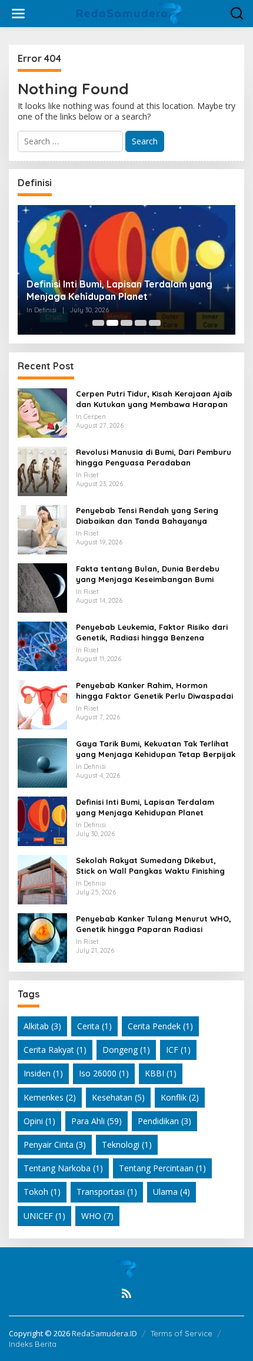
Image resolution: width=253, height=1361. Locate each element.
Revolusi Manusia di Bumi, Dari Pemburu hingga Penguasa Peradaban (153, 457)
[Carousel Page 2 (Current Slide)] (112, 323)
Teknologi (127, 1144)
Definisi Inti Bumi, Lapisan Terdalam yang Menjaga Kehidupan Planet (119, 290)
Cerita (94, 1026)
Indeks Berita (32, 1344)
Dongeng (126, 1049)
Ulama (171, 1191)
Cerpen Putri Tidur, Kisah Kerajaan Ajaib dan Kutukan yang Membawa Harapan (154, 399)
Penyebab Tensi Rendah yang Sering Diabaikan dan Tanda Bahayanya (147, 516)
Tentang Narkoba (63, 1168)
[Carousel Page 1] (98, 323)
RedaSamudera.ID (104, 1333)
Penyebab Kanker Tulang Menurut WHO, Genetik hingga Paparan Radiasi (153, 924)
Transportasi (106, 1191)
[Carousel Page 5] (155, 323)
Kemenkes (50, 1097)
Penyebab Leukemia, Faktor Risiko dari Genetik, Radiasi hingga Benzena (152, 632)
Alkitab (42, 1026)
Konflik (180, 1097)
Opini (39, 1121)
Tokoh (42, 1191)
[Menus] (18, 13)
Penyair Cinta (55, 1144)
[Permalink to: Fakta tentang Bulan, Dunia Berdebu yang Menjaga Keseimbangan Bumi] (42, 587)
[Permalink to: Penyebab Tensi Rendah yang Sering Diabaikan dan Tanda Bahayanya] (42, 528)
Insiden (43, 1073)
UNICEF (44, 1215)
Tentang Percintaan (162, 1168)
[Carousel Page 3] (126, 323)
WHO (97, 1215)
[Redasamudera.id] (129, 12)
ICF (178, 1049)
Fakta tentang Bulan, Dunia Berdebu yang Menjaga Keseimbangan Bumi (147, 574)
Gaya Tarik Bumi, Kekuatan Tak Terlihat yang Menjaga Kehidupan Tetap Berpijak (155, 749)
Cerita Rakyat (55, 1049)
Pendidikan (164, 1121)
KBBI (161, 1073)
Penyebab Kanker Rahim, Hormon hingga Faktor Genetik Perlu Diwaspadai (154, 690)
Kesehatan (118, 1097)
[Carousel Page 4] (141, 323)
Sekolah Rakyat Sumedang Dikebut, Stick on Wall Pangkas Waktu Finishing (150, 865)
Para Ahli (96, 1121)
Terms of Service (181, 1333)
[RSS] (126, 1293)
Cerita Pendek (160, 1026)
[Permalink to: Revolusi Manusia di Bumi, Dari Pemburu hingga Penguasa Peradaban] (42, 470)
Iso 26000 (104, 1073)
